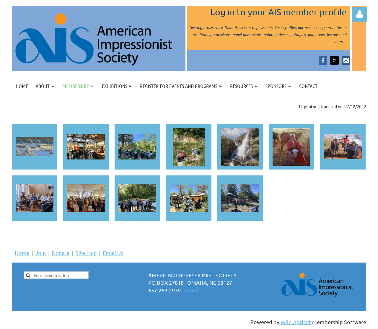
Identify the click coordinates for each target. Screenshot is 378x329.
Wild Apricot (296, 322)
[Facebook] (323, 60)
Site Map (86, 253)
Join (40, 253)
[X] (334, 60)
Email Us (113, 253)
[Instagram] (346, 60)
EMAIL (192, 290)
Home (22, 253)
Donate (60, 253)
